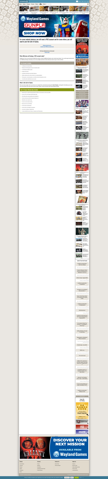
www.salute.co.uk (82, 432)
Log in (88, 1)
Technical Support (57, 465)
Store (80, 1)
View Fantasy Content (82, 94)
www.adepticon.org (82, 421)
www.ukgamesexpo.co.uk (82, 409)
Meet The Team (74, 465)
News (20, 4)
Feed (82, 1)
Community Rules (75, 470)
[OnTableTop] (24, 1)
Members (38, 465)
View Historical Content (82, 96)
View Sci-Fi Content (82, 92)
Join (85, 1)
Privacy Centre (74, 468)
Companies (21, 470)
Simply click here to (47, 46)
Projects (28, 4)
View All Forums (82, 396)
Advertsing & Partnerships (41, 468)
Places (36, 4)
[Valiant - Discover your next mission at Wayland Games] (54, 458)
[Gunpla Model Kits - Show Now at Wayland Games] (54, 25)
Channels (21, 465)
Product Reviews (39, 470)
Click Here (82, 416)
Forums (32, 4)
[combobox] (68, 4)
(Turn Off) (84, 38)
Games (24, 4)
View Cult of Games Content (82, 90)
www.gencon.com (82, 427)
